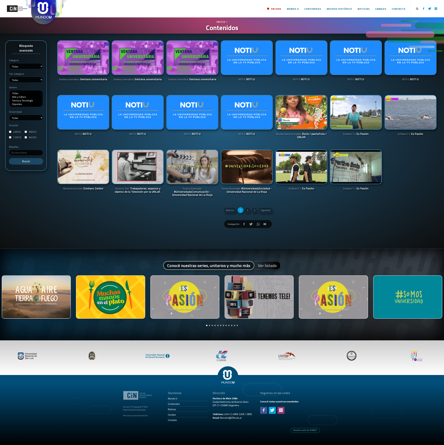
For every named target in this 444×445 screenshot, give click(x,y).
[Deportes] (26, 104)
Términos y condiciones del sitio (135, 415)
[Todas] (26, 93)
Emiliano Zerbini (83, 188)
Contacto (172, 420)
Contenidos (174, 404)
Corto (17, 137)
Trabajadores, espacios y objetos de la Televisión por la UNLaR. (138, 190)
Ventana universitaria (83, 79)
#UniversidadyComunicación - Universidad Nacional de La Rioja (192, 192)
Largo (17, 132)
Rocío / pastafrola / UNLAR (301, 135)
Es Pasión (356, 134)
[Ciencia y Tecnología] (26, 100)
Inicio (221, 22)
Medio (33, 132)
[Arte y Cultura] (26, 97)
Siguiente (265, 210)
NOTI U (246, 79)
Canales (172, 414)
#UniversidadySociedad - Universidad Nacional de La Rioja (247, 190)
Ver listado (267, 265)
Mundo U (172, 398)
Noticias (172, 409)
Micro (33, 137)
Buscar (26, 161)
